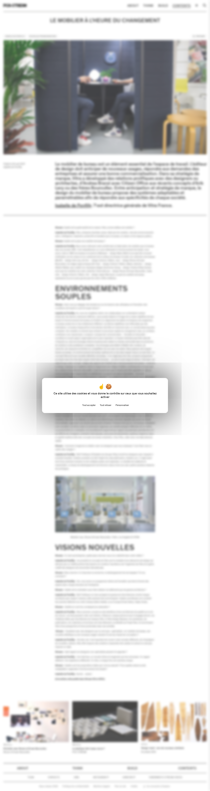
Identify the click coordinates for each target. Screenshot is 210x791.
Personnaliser (122, 405)
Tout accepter (89, 405)
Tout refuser (105, 405)
